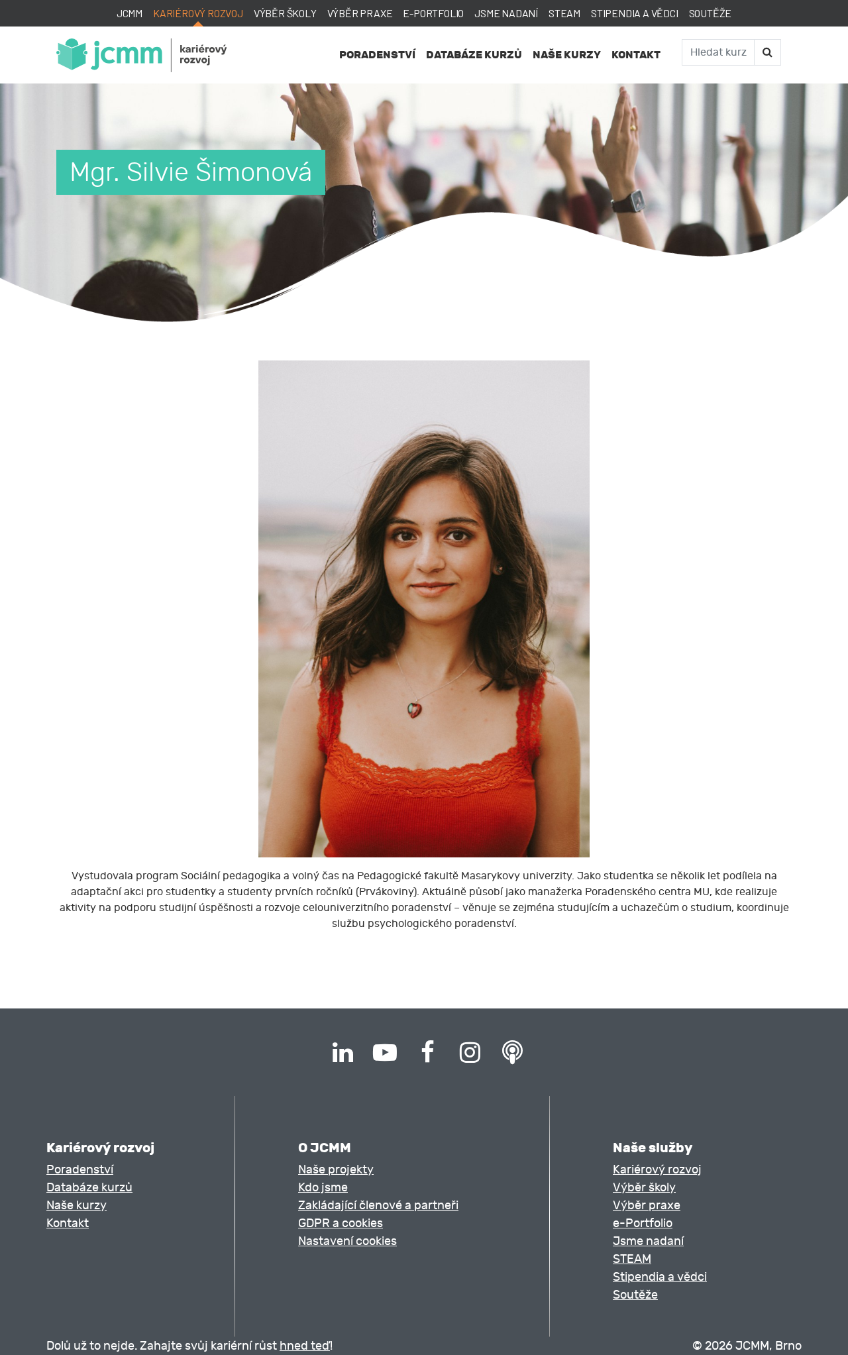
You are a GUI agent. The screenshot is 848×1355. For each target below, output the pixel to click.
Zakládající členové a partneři (378, 1206)
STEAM (564, 13)
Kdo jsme (323, 1188)
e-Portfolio (433, 13)
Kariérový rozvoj (198, 13)
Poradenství (377, 54)
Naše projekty (336, 1170)
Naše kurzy (567, 54)
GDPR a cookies (340, 1223)
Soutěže (710, 13)
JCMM (129, 13)
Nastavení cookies (347, 1241)
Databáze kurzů (474, 54)
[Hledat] (767, 52)
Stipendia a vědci (634, 13)
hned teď (305, 1346)
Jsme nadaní (506, 13)
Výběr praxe (360, 13)
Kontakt (636, 54)
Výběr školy (285, 13)
